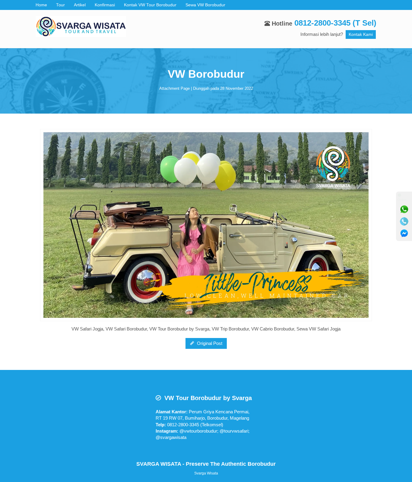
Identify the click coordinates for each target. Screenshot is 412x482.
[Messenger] (404, 233)
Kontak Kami (361, 34)
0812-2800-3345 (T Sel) (335, 23)
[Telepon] (404, 221)
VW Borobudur (206, 74)
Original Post (209, 343)
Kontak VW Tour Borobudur (150, 5)
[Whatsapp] (404, 209)
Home (41, 5)
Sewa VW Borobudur (205, 5)
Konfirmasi (105, 5)
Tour (60, 5)
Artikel (80, 5)
